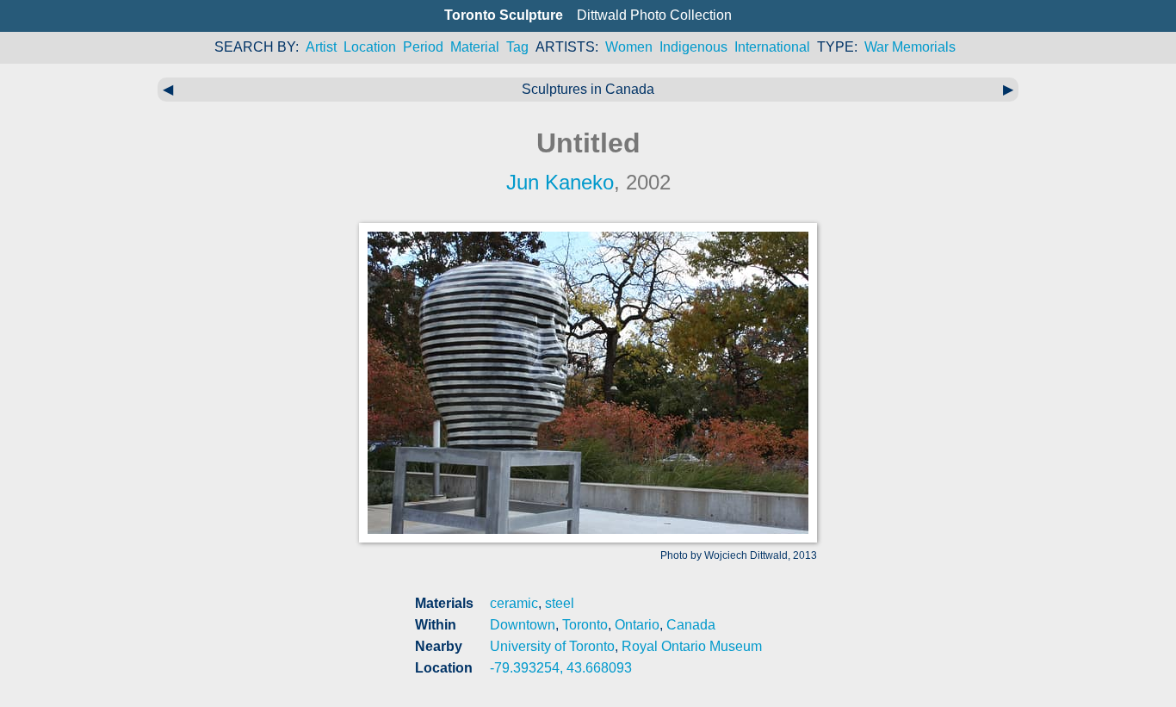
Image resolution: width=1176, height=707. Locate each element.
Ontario (637, 624)
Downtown (522, 624)
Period (423, 47)
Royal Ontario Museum (692, 646)
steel (559, 603)
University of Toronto (552, 646)
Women (629, 47)
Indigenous (693, 47)
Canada (690, 624)
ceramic (514, 603)
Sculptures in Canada (588, 89)
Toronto (585, 624)
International (772, 47)
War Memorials (910, 47)
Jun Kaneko (560, 182)
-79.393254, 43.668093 (561, 667)
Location (370, 47)
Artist (321, 47)
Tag (517, 47)
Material (474, 47)
